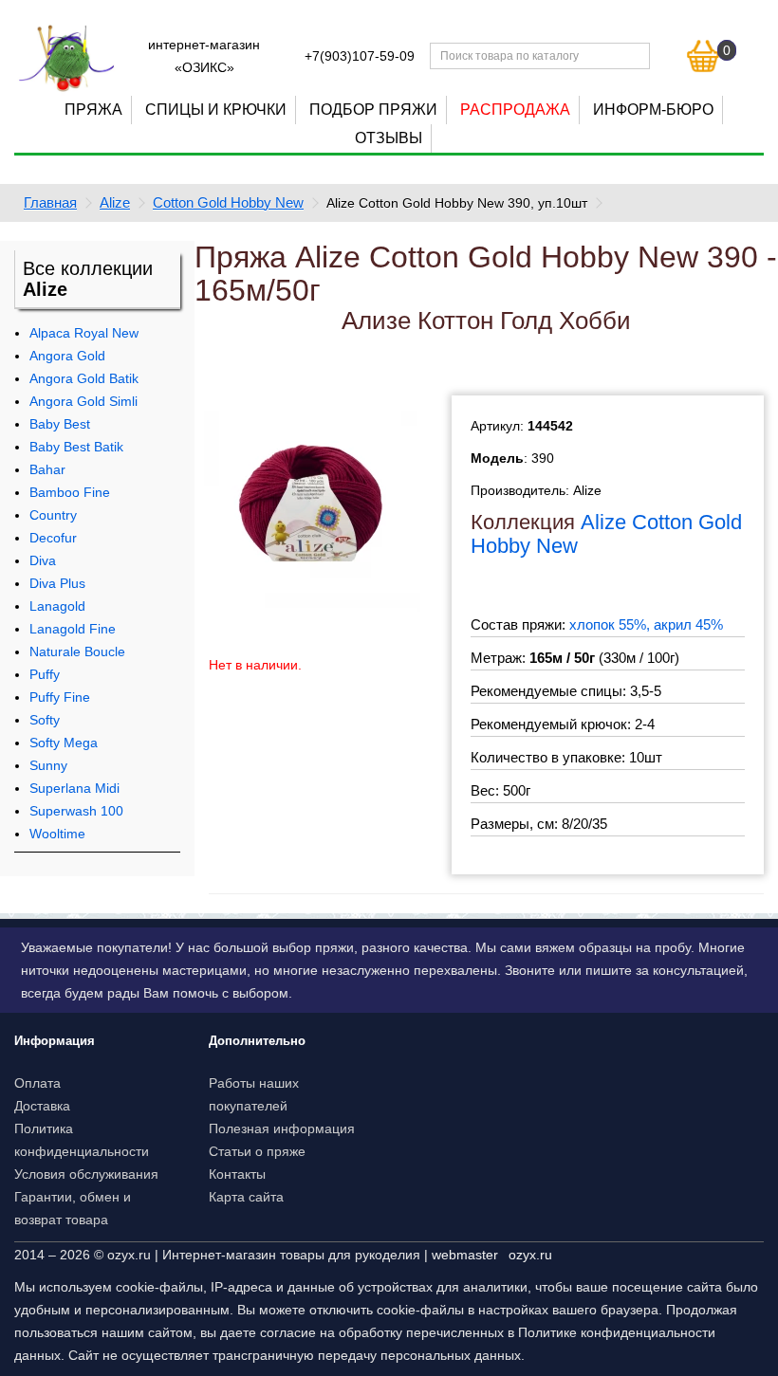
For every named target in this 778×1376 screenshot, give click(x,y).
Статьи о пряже (257, 1151)
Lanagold (57, 606)
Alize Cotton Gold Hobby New (606, 533)
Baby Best (59, 423)
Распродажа (515, 109)
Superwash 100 (76, 810)
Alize (115, 202)
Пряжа (93, 109)
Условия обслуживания (86, 1174)
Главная (50, 202)
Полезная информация (282, 1128)
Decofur (53, 537)
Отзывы (388, 138)
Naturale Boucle (77, 651)
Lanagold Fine (72, 628)
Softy (44, 719)
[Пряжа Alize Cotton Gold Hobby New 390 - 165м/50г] (312, 502)
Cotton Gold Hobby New (228, 202)
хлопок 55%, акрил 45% (646, 624)
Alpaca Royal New (84, 332)
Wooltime (57, 833)
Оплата (37, 1083)
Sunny (48, 765)
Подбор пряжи (373, 109)
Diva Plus (57, 583)
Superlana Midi (74, 788)
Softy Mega (63, 742)
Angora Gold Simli (83, 401)
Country (53, 515)
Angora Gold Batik (84, 378)
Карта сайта (246, 1196)
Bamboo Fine (69, 492)
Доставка (42, 1105)
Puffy (44, 674)
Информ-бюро (653, 109)
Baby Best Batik (76, 446)
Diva (42, 560)
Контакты (237, 1174)
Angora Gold (67, 355)
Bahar (47, 469)
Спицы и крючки (216, 109)
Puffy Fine (59, 697)
